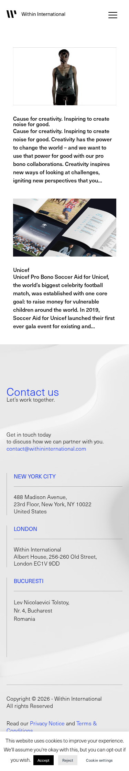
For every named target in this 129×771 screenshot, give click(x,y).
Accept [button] (43, 760)
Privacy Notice (47, 723)
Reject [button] (67, 760)
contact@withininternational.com (46, 448)
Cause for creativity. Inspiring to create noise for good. (61, 121)
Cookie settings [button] (99, 760)
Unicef (21, 269)
